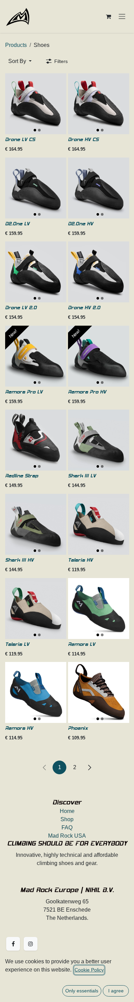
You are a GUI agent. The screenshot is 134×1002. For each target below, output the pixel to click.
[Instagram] (30, 944)
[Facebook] (13, 944)
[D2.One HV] (98, 188)
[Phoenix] (98, 692)
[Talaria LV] (35, 608)
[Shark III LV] (98, 440)
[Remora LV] (98, 608)
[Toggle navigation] (122, 16)
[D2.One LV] (35, 188)
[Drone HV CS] (98, 103)
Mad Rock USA (67, 836)
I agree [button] (116, 990)
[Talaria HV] (98, 524)
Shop (67, 819)
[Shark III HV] (35, 524)
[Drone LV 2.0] (35, 271)
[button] (20, 61)
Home (67, 811)
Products (16, 45)
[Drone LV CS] (35, 103)
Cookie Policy (89, 970)
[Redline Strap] (35, 440)
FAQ (67, 827)
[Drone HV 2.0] (98, 271)
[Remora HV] (35, 692)
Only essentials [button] (81, 990)
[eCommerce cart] (108, 16)
